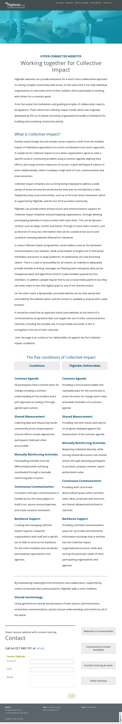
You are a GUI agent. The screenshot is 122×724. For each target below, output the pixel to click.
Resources (69, 3)
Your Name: (11, 661)
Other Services (95, 3)
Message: (10, 677)
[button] (121, 720)
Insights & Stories (82, 3)
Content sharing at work (98, 665)
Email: (9, 669)
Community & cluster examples (98, 648)
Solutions (60, 3)
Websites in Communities (98, 631)
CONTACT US (107, 3)
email (40, 648)
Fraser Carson (91, 707)
